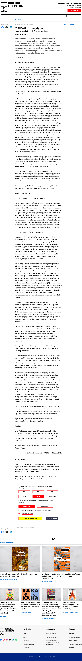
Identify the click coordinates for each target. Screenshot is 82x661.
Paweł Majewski (26, 612)
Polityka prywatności (51, 637)
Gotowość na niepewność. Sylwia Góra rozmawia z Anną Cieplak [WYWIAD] (18, 575)
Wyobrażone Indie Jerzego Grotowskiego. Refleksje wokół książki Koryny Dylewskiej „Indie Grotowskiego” (61, 576)
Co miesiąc (26, 506)
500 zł (24, 491)
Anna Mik (3, 616)
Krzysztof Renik (47, 581)
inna (52, 496)
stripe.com (52, 518)
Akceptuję (27, 513)
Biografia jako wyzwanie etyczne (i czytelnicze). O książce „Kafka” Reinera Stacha (30, 606)
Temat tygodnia (14, 16)
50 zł (24, 496)
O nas (24, 633)
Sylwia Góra (13, 579)
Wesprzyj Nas (73, 640)
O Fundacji (26, 647)
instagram (7, 640)
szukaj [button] (70, 16)
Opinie (47, 16)
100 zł (52, 491)
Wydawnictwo (57, 16)
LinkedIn (11, 27)
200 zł (38, 491)
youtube (4, 640)
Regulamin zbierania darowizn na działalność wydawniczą (52, 642)
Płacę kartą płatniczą (30, 518)
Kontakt (25, 637)
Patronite (71, 647)
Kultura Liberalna (12, 7)
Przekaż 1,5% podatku (75, 644)
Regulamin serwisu (51, 633)
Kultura (26, 16)
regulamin (30, 513)
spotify (16, 640)
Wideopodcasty (37, 16)
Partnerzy (71, 633)
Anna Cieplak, (4, 579)
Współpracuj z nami (74, 637)
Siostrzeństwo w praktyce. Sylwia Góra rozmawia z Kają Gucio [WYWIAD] (71, 606)
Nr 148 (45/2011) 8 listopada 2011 (24, 24)
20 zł (38, 496)
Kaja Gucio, (66, 612)
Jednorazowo (45, 506)
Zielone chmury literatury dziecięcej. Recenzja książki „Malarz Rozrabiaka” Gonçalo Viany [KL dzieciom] (8, 608)
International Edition (28, 644)
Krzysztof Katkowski (48, 618)
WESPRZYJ (74, 10)
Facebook (2, 27)
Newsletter (26, 640)
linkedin (13, 640)
